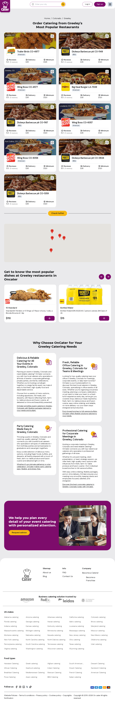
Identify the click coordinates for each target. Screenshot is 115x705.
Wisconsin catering (55, 648)
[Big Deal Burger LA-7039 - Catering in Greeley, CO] (65, 86)
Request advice (19, 532)
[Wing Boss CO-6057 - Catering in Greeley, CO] (65, 122)
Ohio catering (74, 639)
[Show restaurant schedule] (52, 36)
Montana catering (11, 635)
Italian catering (75, 677)
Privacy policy (42, 695)
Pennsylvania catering (13, 644)
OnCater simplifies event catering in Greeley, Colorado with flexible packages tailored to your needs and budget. (34, 408)
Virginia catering (10, 648)
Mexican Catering (54, 672)
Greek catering (32, 663)
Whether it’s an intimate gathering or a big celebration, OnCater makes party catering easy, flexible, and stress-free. (34, 466)
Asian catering (31, 677)
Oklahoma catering (98, 639)
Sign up (100, 4)
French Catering (75, 672)
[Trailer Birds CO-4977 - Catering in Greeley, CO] (10, 51)
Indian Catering (53, 668)
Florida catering (10, 621)
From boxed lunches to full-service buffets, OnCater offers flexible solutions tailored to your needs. (79, 413)
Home (47, 18)
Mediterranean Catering (35, 672)
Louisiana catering (76, 626)
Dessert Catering (97, 663)
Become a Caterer (90, 572)
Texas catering (75, 644)
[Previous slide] (101, 276)
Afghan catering (54, 663)
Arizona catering (32, 617)
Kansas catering (32, 626)
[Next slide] (108, 276)
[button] (64, 238)
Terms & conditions (26, 695)
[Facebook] (16, 687)
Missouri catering (98, 630)
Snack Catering (75, 668)
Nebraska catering (33, 635)
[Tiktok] (30, 687)
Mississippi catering (77, 630)
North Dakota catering (56, 639)
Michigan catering (33, 630)
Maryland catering (98, 626)
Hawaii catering (54, 621)
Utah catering (96, 644)
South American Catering (75, 663)
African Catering (10, 668)
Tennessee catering (55, 644)
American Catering (98, 672)
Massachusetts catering (14, 630)
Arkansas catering (55, 617)
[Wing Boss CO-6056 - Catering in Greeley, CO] (10, 157)
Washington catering (34, 648)
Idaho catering (75, 621)
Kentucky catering (55, 626)
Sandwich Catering (98, 668)
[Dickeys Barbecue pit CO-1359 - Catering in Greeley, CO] (10, 193)
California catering (76, 617)
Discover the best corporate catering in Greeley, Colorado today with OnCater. (78, 485)
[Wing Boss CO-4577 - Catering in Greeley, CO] (10, 86)
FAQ (64, 572)
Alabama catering (11, 617)
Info (64, 568)
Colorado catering (98, 617)
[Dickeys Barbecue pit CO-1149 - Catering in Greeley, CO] (65, 51)
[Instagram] (20, 687)
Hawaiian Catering (11, 663)
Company (86, 568)
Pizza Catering (9, 677)
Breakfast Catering (11, 672)
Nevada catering (54, 635)
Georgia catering (32, 621)
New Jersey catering (77, 635)
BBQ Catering (53, 677)
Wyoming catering (76, 648)
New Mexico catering (99, 635)
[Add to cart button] (49, 318)
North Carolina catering (35, 639)
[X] (27, 687)
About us (47, 572)
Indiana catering (10, 626)
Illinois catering (97, 621)
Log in (87, 4)
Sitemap (47, 568)
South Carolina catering (35, 644)
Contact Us (67, 576)
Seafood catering (33, 668)
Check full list (57, 213)
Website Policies (10, 695)
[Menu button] (110, 4)
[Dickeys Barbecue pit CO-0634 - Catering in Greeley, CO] (65, 157)
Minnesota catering (55, 630)
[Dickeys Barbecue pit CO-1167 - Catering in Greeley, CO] (10, 122)
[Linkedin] (23, 687)
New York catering (11, 639)
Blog (45, 576)
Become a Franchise (90, 579)
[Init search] (63, 4)
